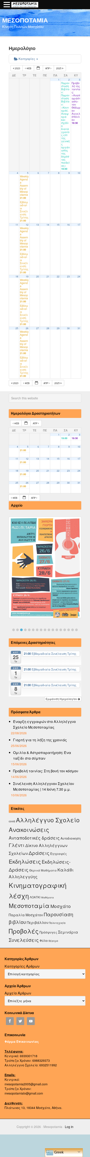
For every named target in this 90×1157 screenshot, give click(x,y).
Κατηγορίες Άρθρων (22, 966)
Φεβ (29, 68)
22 (58, 276)
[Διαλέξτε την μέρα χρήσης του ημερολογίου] (38, 68)
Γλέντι (16, 845)
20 (37, 276)
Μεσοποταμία (29, 905)
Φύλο (44, 940)
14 (48, 224)
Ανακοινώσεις (29, 829)
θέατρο (53, 940)
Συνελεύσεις (24, 939)
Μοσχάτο (60, 906)
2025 (59, 68)
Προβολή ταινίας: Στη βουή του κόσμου (45, 770)
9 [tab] (45, 630)
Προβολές (24, 930)
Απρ (47, 68)
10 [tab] (49, 630)
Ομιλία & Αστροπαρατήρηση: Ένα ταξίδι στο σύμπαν (42, 755)
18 (17, 276)
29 (58, 328)
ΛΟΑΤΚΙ (35, 897)
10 (79, 173)
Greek (58, 1152)
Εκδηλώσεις (25, 861)
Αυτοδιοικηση (71, 838)
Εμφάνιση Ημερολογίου (62, 699)
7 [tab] (37, 630)
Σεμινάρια (68, 932)
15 (58, 224)
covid (12, 821)
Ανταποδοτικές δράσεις (34, 838)
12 (27, 224)
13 (37, 224)
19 (27, 276)
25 (17, 328)
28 (48, 328)
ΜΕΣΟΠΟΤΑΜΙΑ (25, 20)
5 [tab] (29, 630)
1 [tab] (13, 630)
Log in (69, 1126)
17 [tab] (76, 630)
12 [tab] (56, 630)
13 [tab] (60, 630)
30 (68, 328)
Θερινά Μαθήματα (43, 870)
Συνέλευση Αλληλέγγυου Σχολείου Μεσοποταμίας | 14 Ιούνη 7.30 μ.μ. (43, 786)
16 (68, 224)
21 (48, 276)
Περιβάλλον (37, 922)
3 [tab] (21, 630)
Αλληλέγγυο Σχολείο (48, 820)
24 (79, 276)
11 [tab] (53, 630)
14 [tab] (64, 630)
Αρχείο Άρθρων (18, 993)
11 (17, 224)
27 (37, 328)
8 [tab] (41, 630)
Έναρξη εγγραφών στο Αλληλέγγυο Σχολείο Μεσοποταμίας (44, 724)
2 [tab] (17, 630)
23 (68, 276)
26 (27, 328)
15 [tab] (68, 630)
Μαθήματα (47, 897)
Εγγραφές (58, 853)
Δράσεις (39, 852)
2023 (17, 68)
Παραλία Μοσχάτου (26, 914)
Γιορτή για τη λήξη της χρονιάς (40, 739)
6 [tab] (33, 630)
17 (79, 224)
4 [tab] (25, 630)
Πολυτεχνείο (57, 923)
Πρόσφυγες (48, 932)
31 (79, 328)
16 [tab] (72, 630)
